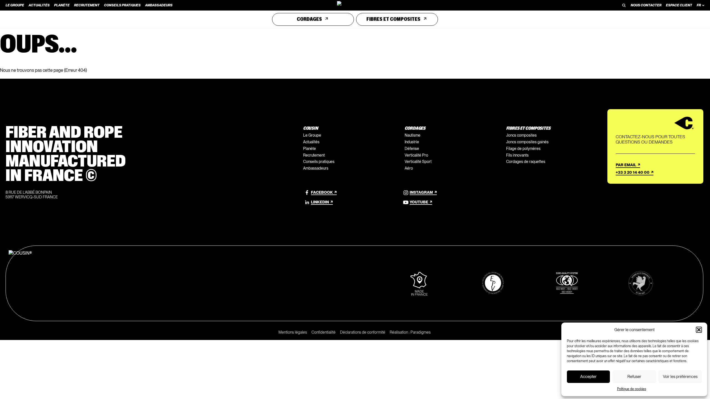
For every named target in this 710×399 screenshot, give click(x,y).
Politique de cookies (631, 389)
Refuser (634, 376)
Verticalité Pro (416, 155)
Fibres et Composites (393, 19)
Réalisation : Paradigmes (410, 332)
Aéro (409, 168)
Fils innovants (517, 155)
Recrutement (314, 155)
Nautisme (412, 135)
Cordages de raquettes (525, 161)
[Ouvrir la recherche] (624, 5)
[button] (699, 329)
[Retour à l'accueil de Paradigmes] (355, 5)
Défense (412, 148)
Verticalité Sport (418, 161)
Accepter (588, 376)
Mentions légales (292, 332)
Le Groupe (312, 135)
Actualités (311, 142)
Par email (626, 165)
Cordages (309, 19)
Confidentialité (323, 332)
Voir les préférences (680, 376)
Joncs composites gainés (527, 142)
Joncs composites (521, 135)
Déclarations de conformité (362, 332)
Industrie (412, 142)
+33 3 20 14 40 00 (633, 172)
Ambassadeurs (315, 168)
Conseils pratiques (318, 161)
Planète (309, 148)
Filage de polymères (523, 148)
